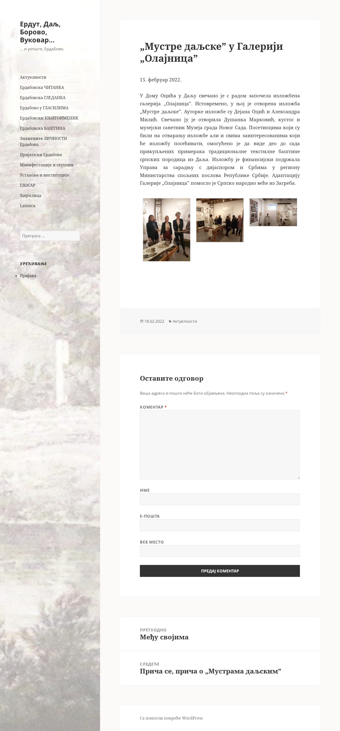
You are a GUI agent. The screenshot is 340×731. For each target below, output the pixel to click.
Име (145, 490)
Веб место (152, 542)
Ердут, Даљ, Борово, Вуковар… (40, 31)
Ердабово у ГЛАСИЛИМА (44, 108)
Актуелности (33, 77)
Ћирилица (30, 195)
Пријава (28, 275)
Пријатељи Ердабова (41, 154)
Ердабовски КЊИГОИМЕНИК (49, 118)
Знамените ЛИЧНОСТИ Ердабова (43, 141)
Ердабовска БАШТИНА (42, 128)
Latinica (27, 205)
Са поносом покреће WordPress (171, 718)
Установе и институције (44, 175)
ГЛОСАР (27, 185)
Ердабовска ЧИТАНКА (42, 87)
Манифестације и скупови (46, 165)
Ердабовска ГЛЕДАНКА (42, 97)
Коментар (153, 407)
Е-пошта (150, 516)
